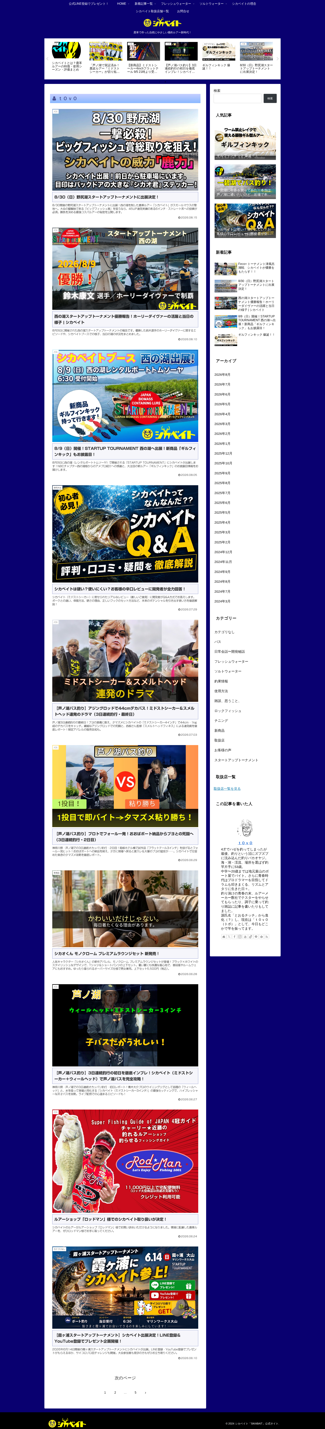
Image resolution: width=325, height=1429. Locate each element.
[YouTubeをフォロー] (245, 936)
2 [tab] (165, 82)
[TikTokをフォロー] (250, 936)
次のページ (125, 1378)
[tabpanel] (68, 58)
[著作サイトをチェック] (223, 936)
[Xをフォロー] (229, 936)
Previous (47, 59)
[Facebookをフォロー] (234, 936)
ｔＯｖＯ (245, 843)
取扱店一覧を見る (227, 789)
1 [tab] (160, 82)
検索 (217, 91)
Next (278, 59)
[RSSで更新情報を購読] (266, 936)
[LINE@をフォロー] (256, 936)
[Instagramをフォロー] (239, 936)
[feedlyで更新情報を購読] (261, 936)
